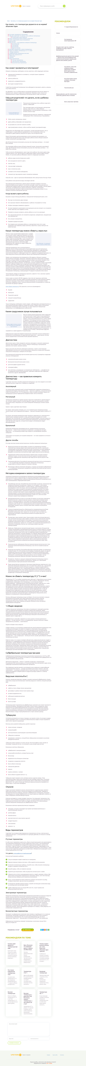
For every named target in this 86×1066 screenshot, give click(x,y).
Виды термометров (14, 58)
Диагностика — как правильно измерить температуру (23, 42)
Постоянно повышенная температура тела (11, 972)
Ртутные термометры (17, 60)
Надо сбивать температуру (12, 286)
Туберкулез (12, 56)
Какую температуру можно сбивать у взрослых (21, 38)
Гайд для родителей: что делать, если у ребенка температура (24, 35)
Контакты (62, 1054)
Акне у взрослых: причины (71, 101)
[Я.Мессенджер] (41, 930)
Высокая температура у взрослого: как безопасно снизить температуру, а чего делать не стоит (28, 999)
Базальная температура (43, 972)
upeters (16, 6)
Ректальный (15, 45)
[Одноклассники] (45, 930)
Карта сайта (55, 1054)
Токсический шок (69, 87)
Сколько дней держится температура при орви (14, 113)
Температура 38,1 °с (43, 992)
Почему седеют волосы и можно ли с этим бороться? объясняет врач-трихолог (14, 325)
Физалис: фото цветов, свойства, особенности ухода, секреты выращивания (65, 48)
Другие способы (16, 48)
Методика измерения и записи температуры (20, 49)
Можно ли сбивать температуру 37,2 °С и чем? (20, 50)
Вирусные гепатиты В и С (15, 54)
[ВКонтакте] (43, 930)
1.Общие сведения (14, 52)
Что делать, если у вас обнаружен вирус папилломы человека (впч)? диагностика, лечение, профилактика (70, 69)
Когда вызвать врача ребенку (19, 37)
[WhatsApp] (48, 930)
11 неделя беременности (71, 26)
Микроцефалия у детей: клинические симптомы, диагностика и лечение (66, 94)
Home (8, 20)
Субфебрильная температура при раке (19, 53)
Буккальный (15, 46)
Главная (48, 1054)
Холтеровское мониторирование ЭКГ (70, 40)
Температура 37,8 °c (27, 972)
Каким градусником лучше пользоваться (19, 39)
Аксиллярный (15, 44)
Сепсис (58, 33)
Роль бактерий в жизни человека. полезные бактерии (70, 80)
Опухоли (11, 57)
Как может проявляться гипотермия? (18, 34)
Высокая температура (11, 992)
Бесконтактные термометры (19, 62)
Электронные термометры (19, 61)
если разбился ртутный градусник (22, 853)
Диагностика (12, 41)
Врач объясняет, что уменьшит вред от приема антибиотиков (43, 244)
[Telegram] (47, 930)
